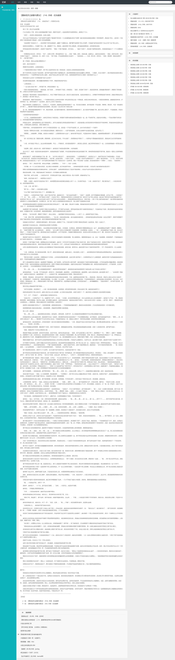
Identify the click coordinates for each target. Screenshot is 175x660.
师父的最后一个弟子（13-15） (30, 652)
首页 (32, 8)
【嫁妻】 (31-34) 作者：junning (30, 649)
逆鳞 (4, 2)
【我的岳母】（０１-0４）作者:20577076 (142, 21)
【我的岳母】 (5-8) (135, 27)
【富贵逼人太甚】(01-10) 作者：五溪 (140, 64)
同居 (44, 2)
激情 (12, 2)
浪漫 (31, 2)
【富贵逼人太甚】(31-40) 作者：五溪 (140, 74)
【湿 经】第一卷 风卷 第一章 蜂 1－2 (141, 34)
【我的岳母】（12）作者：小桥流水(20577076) (143, 43)
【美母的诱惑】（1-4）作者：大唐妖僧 (141, 46)
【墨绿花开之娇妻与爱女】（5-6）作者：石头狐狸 (42, 603)
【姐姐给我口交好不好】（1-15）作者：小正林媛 (144, 37)
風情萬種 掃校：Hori (27, 641)
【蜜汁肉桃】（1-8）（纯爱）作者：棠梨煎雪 (143, 40)
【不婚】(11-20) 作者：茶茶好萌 (139, 89)
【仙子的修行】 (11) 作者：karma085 (32, 656)
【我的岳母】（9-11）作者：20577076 (141, 24)
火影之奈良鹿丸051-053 (28, 645)
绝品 (38, 2)
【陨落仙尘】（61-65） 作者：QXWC (32, 616)
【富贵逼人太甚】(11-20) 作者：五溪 (140, 67)
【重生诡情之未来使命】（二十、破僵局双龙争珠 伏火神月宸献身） (41, 620)
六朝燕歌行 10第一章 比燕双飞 (30, 638)
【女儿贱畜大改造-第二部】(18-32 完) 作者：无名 (144, 18)
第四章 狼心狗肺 (26, 631)
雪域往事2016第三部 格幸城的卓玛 (31, 634)
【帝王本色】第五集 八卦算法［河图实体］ (34, 627)
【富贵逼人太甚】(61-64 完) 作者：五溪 (141, 83)
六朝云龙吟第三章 (26, 623)
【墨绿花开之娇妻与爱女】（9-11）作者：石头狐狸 (43, 601)
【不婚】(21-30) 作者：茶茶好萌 (139, 93)
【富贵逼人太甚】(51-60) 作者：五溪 (140, 80)
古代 (19, 2)
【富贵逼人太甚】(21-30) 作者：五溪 (140, 71)
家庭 (25, 2)
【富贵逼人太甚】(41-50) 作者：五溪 (140, 77)
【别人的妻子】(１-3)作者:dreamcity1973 (142, 30)
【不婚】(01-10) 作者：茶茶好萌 (139, 86)
